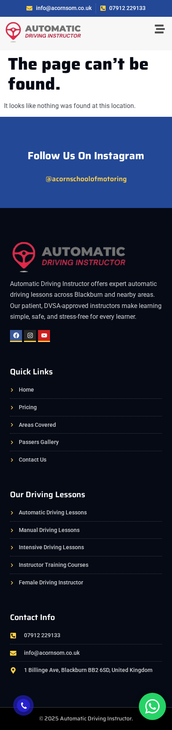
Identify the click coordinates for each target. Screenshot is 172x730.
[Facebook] (16, 336)
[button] (160, 30)
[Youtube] (44, 336)
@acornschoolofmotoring (86, 179)
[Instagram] (30, 336)
